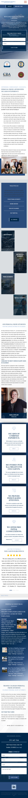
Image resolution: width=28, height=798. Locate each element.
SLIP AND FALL (14, 213)
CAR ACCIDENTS (8, 235)
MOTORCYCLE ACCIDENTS (20, 255)
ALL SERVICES (14, 219)
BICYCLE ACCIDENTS (20, 298)
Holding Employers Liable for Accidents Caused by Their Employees (13, 614)
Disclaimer (14, 794)
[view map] (19, 747)
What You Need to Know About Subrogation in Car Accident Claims (16, 659)
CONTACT (17, 540)
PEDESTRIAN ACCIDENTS (14, 199)
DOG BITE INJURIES (14, 208)
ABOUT (14, 448)
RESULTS (14, 479)
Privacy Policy (21, 794)
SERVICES (14, 511)
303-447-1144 (18, 6)
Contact (10, 6)
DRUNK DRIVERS (14, 203)
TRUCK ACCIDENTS (8, 277)
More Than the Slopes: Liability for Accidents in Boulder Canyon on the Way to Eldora (16, 669)
